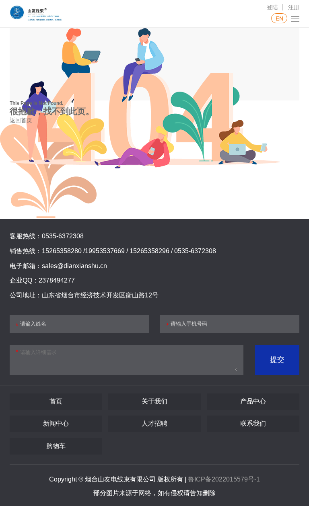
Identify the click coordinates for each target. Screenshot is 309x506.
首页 (55, 401)
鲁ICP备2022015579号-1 (224, 479)
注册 (293, 7)
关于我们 (154, 401)
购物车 (56, 445)
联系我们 (253, 423)
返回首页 (21, 120)
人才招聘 (154, 423)
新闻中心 (56, 423)
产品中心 (253, 401)
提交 (277, 360)
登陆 (272, 7)
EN (279, 18)
